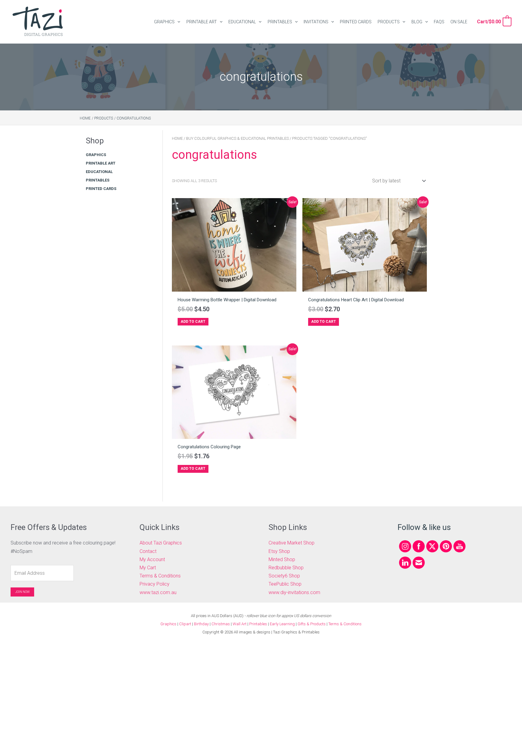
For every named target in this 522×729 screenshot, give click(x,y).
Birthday (201, 624)
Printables (97, 180)
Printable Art (100, 163)
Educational (99, 171)
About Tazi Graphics (161, 543)
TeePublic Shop (285, 584)
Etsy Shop (279, 551)
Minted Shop (282, 559)
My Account (152, 559)
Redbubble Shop (286, 567)
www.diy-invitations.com (294, 592)
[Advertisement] (115, 297)
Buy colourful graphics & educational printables (237, 138)
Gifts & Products (312, 624)
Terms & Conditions (160, 576)
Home (177, 138)
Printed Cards (101, 188)
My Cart (148, 567)
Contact (148, 551)
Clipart (185, 624)
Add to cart (193, 321)
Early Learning (283, 624)
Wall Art (239, 624)
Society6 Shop (284, 576)
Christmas (220, 624)
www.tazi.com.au (158, 592)
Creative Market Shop (291, 543)
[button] (177, 22)
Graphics (96, 154)
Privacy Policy (154, 584)
